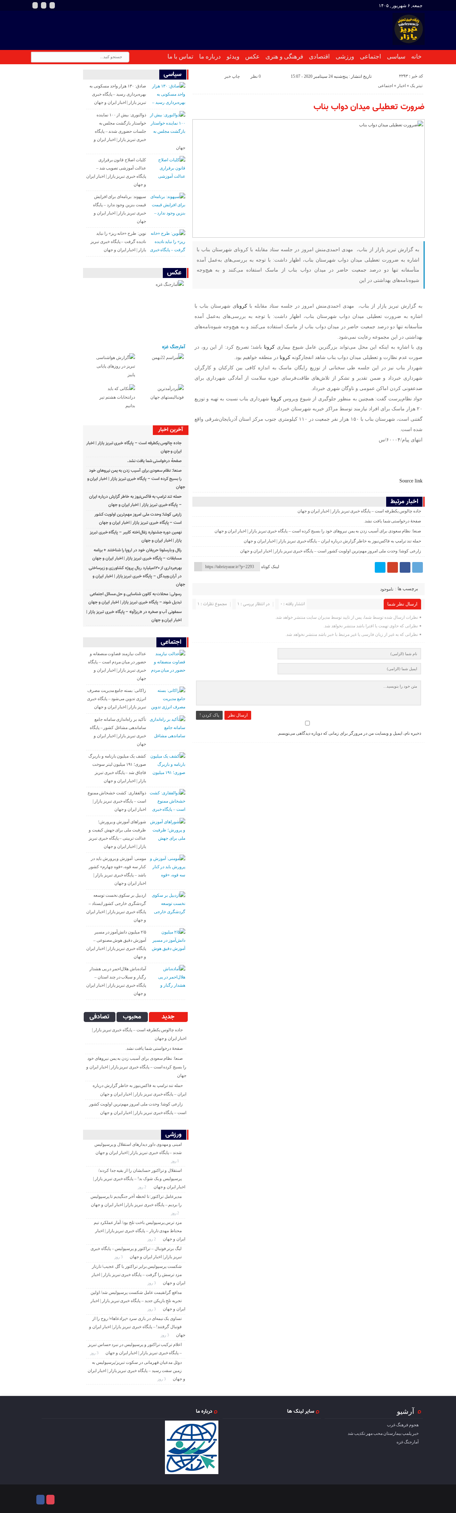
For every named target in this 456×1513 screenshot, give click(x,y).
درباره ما (210, 56)
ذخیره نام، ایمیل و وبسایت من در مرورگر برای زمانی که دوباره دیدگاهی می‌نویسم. (349, 733)
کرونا (242, 306)
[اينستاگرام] (35, 5)
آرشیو (405, 1411)
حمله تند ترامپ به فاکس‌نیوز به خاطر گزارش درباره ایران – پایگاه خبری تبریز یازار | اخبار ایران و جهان (332, 540)
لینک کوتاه (270, 566)
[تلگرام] (417, 567)
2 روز (142, 1187)
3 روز (119, 1257)
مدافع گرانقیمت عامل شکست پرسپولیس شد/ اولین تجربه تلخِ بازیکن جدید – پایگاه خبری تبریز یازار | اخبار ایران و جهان (137, 1300)
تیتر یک (416, 85)
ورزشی (345, 56)
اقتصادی (319, 56)
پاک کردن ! (209, 715)
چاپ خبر (232, 76)
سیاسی (396, 56)
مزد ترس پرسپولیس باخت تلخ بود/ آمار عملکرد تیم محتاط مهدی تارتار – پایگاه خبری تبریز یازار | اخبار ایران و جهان (139, 1230)
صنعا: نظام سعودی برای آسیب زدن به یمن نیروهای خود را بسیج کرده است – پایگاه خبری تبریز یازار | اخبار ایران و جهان (317, 530)
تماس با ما (180, 56)
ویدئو (233, 56)
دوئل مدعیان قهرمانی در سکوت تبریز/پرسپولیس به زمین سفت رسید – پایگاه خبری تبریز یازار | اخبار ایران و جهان (136, 1370)
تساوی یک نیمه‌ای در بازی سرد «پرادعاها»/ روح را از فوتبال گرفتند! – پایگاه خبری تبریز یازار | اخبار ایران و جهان (137, 1326)
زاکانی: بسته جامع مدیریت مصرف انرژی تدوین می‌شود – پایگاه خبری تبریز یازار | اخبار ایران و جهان (116, 698)
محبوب (132, 1017)
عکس (252, 56)
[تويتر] (380, 567)
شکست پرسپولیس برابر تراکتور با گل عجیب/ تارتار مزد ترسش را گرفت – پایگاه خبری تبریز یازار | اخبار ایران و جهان (138, 1274)
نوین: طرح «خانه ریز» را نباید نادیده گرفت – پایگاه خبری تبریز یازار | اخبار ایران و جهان (118, 241)
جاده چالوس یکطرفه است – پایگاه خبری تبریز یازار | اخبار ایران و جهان (359, 510)
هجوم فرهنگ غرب (403, 1424)
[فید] (52, 5)
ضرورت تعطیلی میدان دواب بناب (369, 107)
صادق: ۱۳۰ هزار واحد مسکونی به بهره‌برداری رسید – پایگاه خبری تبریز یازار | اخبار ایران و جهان (117, 94)
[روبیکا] (43, 5)
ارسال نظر (238, 715)
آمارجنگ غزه (173, 347)
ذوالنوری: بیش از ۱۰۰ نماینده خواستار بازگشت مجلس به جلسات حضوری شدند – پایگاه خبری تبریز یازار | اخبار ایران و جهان (139, 131)
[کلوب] (50, 1499)
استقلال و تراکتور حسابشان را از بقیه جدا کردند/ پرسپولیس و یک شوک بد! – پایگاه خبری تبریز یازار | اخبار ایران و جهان (139, 1178)
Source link (411, 481)
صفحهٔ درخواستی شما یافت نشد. (392, 520)
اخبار (401, 85)
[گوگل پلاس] (392, 567)
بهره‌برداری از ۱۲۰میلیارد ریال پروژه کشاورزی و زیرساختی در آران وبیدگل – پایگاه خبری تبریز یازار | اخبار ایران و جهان (137, 576)
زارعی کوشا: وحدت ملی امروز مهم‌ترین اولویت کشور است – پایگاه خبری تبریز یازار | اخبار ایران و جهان (330, 550)
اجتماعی (370, 56)
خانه (416, 56)
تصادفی (99, 1017)
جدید (168, 1017)
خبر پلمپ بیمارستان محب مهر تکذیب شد (383, 1433)
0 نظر (255, 76)
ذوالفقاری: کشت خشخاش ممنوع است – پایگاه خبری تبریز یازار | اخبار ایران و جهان (117, 801)
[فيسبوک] (405, 567)
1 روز (176, 1161)
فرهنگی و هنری (284, 56)
